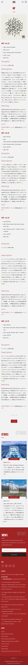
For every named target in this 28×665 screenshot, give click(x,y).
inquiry (3, 631)
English (13, 658)
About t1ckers (4, 636)
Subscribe (14, 554)
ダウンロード (18, 406)
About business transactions (8, 638)
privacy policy (4, 646)
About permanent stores (7, 633)
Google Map (4, 576)
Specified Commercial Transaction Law (10, 651)
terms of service (5, 643)
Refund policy (4, 648)
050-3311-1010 (7, 579)
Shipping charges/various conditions (10, 641)
